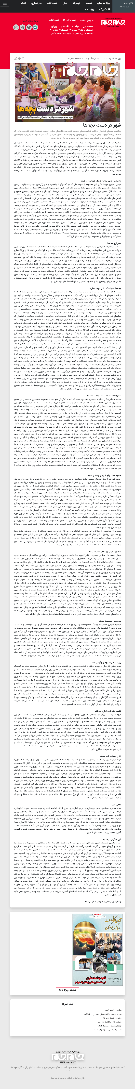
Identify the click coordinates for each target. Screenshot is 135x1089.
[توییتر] (29, 27)
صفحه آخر (56, 33)
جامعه (90, 33)
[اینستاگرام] (16, 27)
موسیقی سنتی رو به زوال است (107, 1029)
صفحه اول (88, 26)
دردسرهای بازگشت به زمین (109, 1022)
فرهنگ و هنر (86, 30)
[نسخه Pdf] (22, 58)
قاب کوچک (104, 9)
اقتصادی (64, 26)
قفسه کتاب (52, 3)
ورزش (54, 26)
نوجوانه (76, 3)
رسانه (74, 30)
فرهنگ (64, 30)
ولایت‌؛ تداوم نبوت (113, 1010)
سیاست (75, 26)
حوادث (68, 33)
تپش (65, 3)
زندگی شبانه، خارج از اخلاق (109, 1026)
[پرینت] (19, 58)
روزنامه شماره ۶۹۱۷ (112, 58)
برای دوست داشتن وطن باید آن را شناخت (102, 1014)
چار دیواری (36, 3)
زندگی (55, 30)
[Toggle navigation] (4, 3)
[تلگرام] (22, 27)
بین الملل (79, 33)
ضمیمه (88, 3)
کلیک (23, 3)
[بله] (35, 27)
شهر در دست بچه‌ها (112, 1018)
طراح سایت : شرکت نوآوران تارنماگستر (67, 1078)
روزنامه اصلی (103, 3)
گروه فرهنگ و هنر (92, 58)
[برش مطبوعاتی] (15, 58)
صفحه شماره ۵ (74, 58)
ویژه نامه (89, 9)
